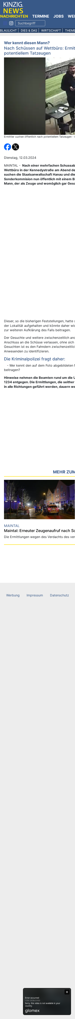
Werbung (13, 595)
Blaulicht (8, 30)
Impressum (35, 595)
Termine (40, 16)
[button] (8, 147)
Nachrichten (14, 16)
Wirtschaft (51, 30)
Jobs (58, 16)
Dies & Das (29, 30)
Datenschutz (59, 595)
